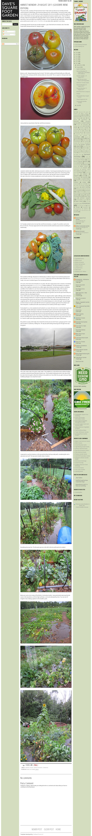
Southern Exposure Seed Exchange (81, 465)
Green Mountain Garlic (81, 445)
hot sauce (80, 158)
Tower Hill (83, 205)
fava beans (85, 140)
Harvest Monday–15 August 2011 (82, 88)
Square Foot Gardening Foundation (36, 278)
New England (82, 170)
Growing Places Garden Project (81, 434)
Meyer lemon (84, 166)
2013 (76, 59)
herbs (75, 158)
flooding (75, 143)
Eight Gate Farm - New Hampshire (81, 293)
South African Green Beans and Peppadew (83, 79)
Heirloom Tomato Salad (83, 82)
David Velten (30, 769)
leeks (79, 164)
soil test (76, 193)
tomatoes (86, 203)
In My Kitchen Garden (81, 357)
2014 (76, 57)
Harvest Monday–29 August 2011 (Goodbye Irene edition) (83, 72)
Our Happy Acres (80, 289)
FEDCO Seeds (78, 443)
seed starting (86, 187)
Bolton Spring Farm (80, 264)
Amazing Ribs (78, 492)
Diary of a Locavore (81, 298)
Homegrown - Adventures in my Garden (82, 280)
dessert (86, 137)
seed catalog (85, 185)
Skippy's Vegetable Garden (82, 302)
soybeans (86, 193)
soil (77, 191)
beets (84, 115)
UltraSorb (85, 207)
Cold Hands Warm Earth (82, 337)
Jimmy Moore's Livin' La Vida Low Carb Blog (82, 485)
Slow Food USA (79, 361)
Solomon (81, 193)
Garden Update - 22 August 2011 (82, 76)
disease (76, 138)
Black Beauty (77, 118)
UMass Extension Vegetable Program (82, 427)
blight (84, 118)
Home (58, 829)
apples (87, 112)
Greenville (88, 152)
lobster (75, 166)
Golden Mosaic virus (83, 149)
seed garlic (76, 187)
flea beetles (85, 141)
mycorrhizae (76, 169)
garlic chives (86, 146)
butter (78, 124)
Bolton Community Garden (82, 226)
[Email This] (26, 765)
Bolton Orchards (79, 262)
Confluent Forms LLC (38, 834)
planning (85, 177)
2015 (76, 55)
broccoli (76, 121)
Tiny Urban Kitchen (80, 330)
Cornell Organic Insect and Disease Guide (82, 424)
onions (80, 172)
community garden (78, 132)
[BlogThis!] (28, 765)
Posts (5, 31)
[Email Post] (23, 765)
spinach (76, 195)
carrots (81, 126)
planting (76, 179)
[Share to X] (30, 765)
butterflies (85, 124)
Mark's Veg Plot (79, 314)
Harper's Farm (79, 266)
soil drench (88, 191)
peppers (76, 175)
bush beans (86, 123)
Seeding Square (80, 188)
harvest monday (38, 767)
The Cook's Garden (80, 469)
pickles (88, 175)
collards (86, 130)
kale (86, 161)
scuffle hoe (77, 185)
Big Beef (77, 116)
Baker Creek (84, 113)
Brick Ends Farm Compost (83, 91)
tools (78, 205)
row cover (82, 184)
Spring (82, 195)
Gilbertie (84, 148)
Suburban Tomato (80, 318)
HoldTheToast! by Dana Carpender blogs (82, 481)
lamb (75, 164)
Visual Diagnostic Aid (82, 99)
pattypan (85, 174)
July (78, 105)
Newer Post (37, 829)
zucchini (76, 211)
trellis (88, 205)
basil (80, 115)
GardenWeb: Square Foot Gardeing (81, 415)
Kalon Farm (78, 269)
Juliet (81, 161)
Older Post (49, 829)
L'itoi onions (86, 163)
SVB (89, 199)
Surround (84, 199)
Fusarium (82, 143)
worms (87, 210)
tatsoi (87, 201)
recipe (84, 182)
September (80, 65)
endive (88, 138)
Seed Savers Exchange (80, 461)
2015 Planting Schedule (81, 44)
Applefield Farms (79, 258)
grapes (83, 151)
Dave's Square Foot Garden (10, 10)
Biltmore (83, 116)
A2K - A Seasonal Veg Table (82, 306)
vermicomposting (77, 208)
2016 (76, 52)
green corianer (81, 152)
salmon (88, 184)
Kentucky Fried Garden (81, 322)
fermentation (77, 141)
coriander (85, 135)
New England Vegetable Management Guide (81, 421)
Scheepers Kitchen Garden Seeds (82, 458)
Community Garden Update (82, 102)
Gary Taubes (79, 477)
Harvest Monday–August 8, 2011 (83, 96)
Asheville (76, 113)
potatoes (86, 180)
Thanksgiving (77, 203)
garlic (78, 146)
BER (89, 115)
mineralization (77, 167)
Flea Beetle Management (82, 227)
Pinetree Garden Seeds (81, 454)
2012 (76, 61)
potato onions (80, 180)
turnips (78, 207)
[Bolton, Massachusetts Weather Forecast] (82, 505)
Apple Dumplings (81, 69)
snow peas (87, 190)
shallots (80, 190)
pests (83, 175)
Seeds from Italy (79, 462)
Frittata (78, 93)
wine (75, 210)
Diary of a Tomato (80, 341)
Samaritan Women (37, 285)
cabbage (75, 126)
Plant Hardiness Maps (80, 430)
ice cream (85, 158)
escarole (78, 140)
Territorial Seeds (79, 468)
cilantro (82, 129)
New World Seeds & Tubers (82, 450)
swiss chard (79, 201)
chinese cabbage (84, 127)
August (78, 67)
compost (88, 132)
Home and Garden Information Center (80, 418)
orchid (87, 172)
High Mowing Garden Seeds (82, 446)
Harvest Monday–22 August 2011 (82, 85)
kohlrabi (80, 163)
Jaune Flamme (81, 160)
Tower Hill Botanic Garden (82, 432)
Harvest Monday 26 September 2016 (80, 221)
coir (81, 130)
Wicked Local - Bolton (80, 271)
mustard (85, 168)
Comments (7, 34)
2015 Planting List (79, 46)
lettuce (85, 164)
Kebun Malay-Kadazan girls (82, 353)
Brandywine (84, 119)
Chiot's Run (78, 310)
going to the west (80, 231)
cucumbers (77, 137)
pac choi (76, 174)
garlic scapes (77, 148)
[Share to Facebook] (32, 765)
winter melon (81, 210)
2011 (76, 63)
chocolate (76, 129)
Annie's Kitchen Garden (82, 349)
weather (86, 208)
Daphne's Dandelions (81, 345)
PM (80, 179)
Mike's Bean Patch (80, 334)
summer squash (85, 198)
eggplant (82, 138)
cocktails (75, 130)
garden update (85, 144)
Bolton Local (78, 260)
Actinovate (81, 112)
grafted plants (77, 151)
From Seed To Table (81, 326)
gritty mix (78, 154)
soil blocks (81, 191)
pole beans (86, 179)
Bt (80, 123)
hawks (87, 156)
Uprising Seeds (79, 471)
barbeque (76, 115)
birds (88, 116)
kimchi (75, 163)
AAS (75, 112)
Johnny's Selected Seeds (81, 448)
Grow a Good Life (80, 285)
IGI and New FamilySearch (82, 232)
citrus (87, 129)
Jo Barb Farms (78, 268)
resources (76, 184)
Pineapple (78, 177)
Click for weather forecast (82, 507)
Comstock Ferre (79, 133)
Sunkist (78, 199)
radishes (76, 182)
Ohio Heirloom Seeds (80, 452)
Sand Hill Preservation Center (82, 456)
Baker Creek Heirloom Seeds (82, 441)
